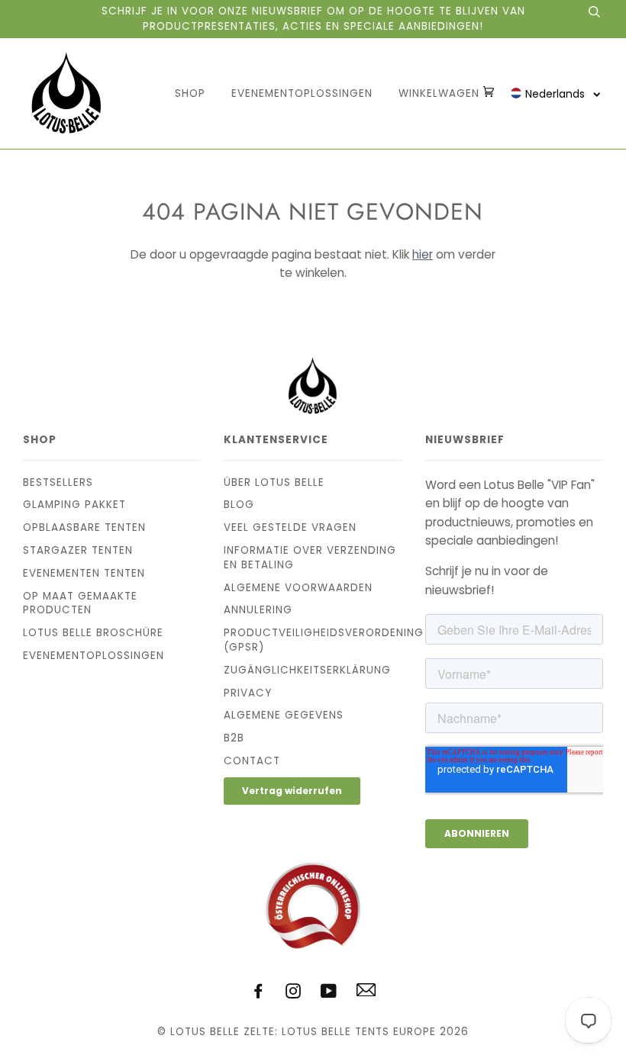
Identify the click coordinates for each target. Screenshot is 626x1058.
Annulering (258, 610)
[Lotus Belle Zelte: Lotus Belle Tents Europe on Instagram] (294, 993)
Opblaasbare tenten (84, 527)
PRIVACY (248, 693)
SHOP (190, 93)
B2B (234, 738)
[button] (555, 93)
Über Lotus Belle (274, 482)
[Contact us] (366, 993)
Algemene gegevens (284, 715)
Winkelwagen (441, 93)
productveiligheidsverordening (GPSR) (324, 639)
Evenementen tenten (84, 573)
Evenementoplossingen (302, 93)
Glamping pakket (74, 504)
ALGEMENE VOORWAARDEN (298, 587)
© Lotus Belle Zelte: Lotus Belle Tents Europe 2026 (313, 1031)
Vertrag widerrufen (292, 790)
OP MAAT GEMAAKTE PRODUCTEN (80, 603)
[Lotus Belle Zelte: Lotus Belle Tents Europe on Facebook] (258, 993)
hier (422, 254)
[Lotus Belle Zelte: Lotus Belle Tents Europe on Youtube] (329, 993)
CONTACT (252, 761)
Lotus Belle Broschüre (93, 632)
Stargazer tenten (78, 550)
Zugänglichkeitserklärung (307, 670)
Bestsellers (58, 482)
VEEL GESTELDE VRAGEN (290, 527)
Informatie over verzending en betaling (310, 557)
